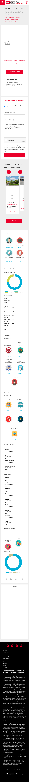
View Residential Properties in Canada (10, 703)
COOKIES (5, 665)
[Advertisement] (14, 613)
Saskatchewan (15, 677)
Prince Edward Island (12, 680)
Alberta (18, 676)
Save (8, 211)
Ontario (10, 676)
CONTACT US (6, 650)
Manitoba (9, 677)
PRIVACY (5, 663)
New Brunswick (22, 677)
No (5, 106)
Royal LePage (15, 2)
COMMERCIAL (6, 658)
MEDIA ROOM (6, 652)
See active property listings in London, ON (14, 60)
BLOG (4, 654)
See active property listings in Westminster (14, 63)
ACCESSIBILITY (6, 667)
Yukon (19, 680)
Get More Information (14, 71)
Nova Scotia (5, 680)
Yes (8, 106)
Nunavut (23, 680)
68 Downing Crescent (12, 204)
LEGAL (4, 661)
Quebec (14, 676)
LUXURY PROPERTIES (7, 656)
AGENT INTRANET (7, 660)
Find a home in (6, 676)
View (15, 211)
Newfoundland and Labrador (9, 678)
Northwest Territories (19, 678)
